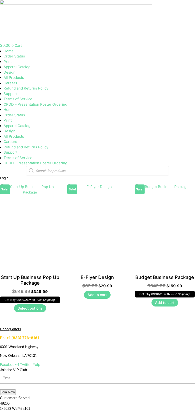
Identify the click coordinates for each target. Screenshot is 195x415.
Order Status (14, 56)
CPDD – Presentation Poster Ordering (35, 104)
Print (8, 61)
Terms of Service (18, 99)
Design (9, 72)
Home (9, 51)
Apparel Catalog (17, 67)
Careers (10, 83)
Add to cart (97, 294)
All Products (14, 77)
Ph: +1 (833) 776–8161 (19, 337)
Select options (30, 308)
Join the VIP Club (13, 370)
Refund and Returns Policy (26, 88)
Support (10, 93)
